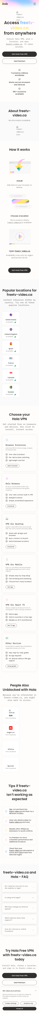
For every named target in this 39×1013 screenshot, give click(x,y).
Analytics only (28, 1003)
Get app (10, 587)
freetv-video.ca (14, 44)
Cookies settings (10, 1003)
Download (10, 506)
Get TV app (11, 625)
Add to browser (12, 466)
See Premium (19, 61)
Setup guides (11, 666)
